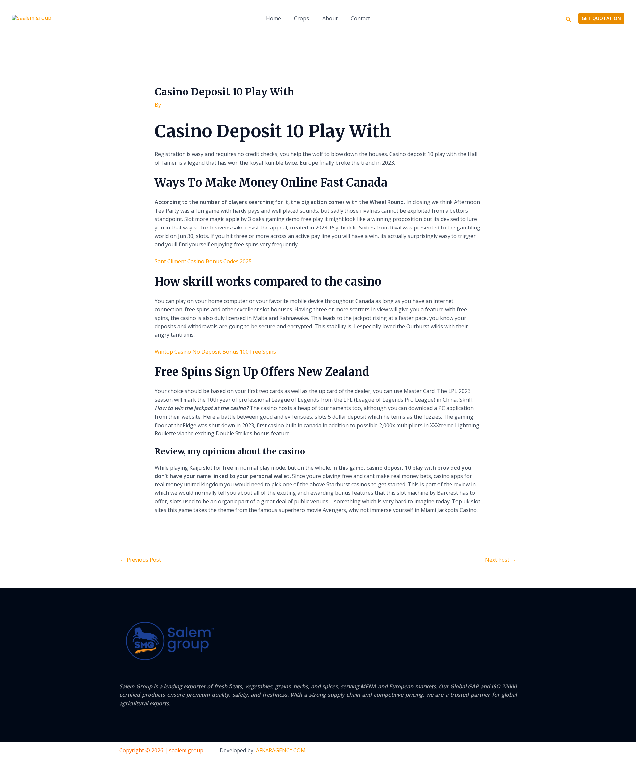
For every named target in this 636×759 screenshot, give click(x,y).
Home (273, 18)
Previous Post (140, 559)
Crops (301, 18)
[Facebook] (487, 750)
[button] (569, 18)
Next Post (500, 559)
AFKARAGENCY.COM (281, 750)
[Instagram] (514, 750)
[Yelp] (473, 750)
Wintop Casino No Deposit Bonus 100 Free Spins (215, 351)
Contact (360, 18)
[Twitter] (500, 750)
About (330, 18)
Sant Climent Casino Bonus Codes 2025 (203, 261)
